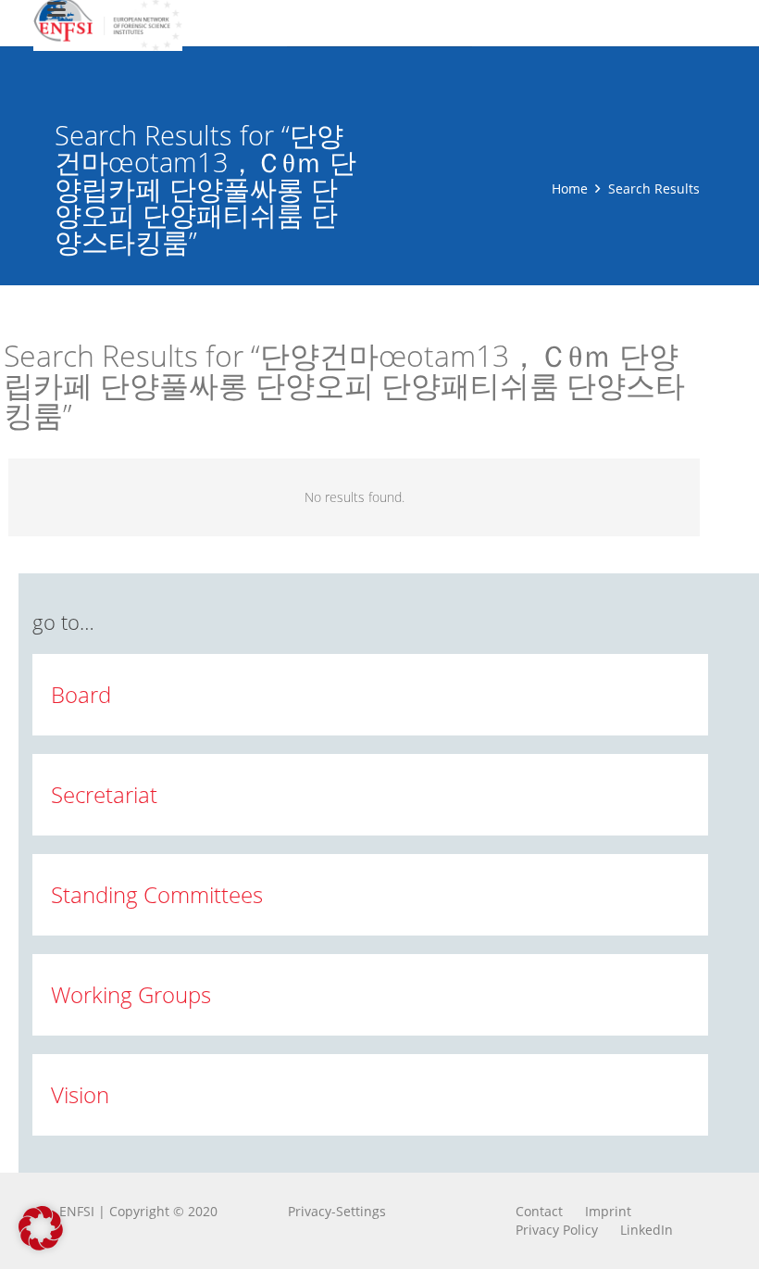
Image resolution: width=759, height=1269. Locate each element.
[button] (40, 1228)
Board (81, 694)
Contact (539, 1211)
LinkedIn (646, 1229)
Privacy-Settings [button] (337, 1211)
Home (570, 188)
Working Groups (131, 994)
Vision (80, 1094)
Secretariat (104, 794)
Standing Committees (157, 894)
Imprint (608, 1211)
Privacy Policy (557, 1229)
